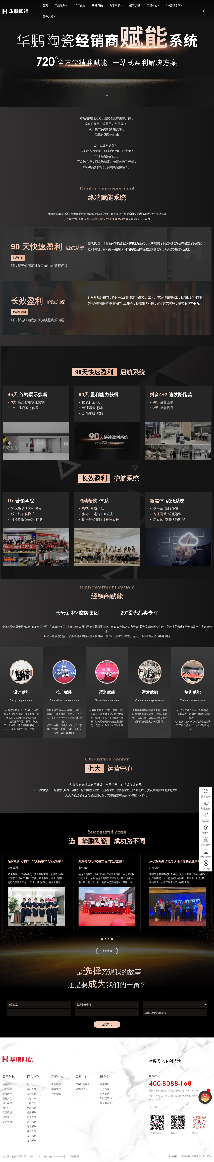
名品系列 (31, 1107)
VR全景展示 (82, 1089)
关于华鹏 (115, 5)
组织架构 (7, 1103)
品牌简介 (7, 1084)
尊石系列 (31, 1136)
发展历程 (7, 1093)
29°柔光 (31, 1084)
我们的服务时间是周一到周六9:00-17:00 (177, 1090)
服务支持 (48, 16)
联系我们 (104, 1084)
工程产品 (31, 1103)
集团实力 (7, 1121)
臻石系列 (31, 1089)
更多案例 (107, 951)
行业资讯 (56, 1093)
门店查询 (104, 1089)
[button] (102, 939)
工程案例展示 (83, 1084)
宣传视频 (7, 1112)
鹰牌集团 (186, 1156)
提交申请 (107, 1024)
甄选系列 (31, 1121)
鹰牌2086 (206, 1156)
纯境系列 (31, 1126)
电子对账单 (106, 1103)
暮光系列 (31, 1131)
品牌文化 (7, 1098)
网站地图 (74, 1156)
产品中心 (33, 1076)
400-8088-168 (170, 1083)
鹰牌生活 (196, 1156)
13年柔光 (79, 5)
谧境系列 (31, 1140)
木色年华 (31, 1098)
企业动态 (56, 1084)
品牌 (5, 8)
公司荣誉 (7, 1089)
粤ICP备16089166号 (54, 1156)
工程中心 (152, 5)
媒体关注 (56, 1089)
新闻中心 (7, 1107)
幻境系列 (31, 1117)
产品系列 (60, 5)
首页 (45, 5)
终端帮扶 (97, 5)
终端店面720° (107, 1098)
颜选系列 (31, 1093)
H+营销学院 (173, 5)
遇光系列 (31, 1112)
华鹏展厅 (7, 1117)
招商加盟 (134, 5)
